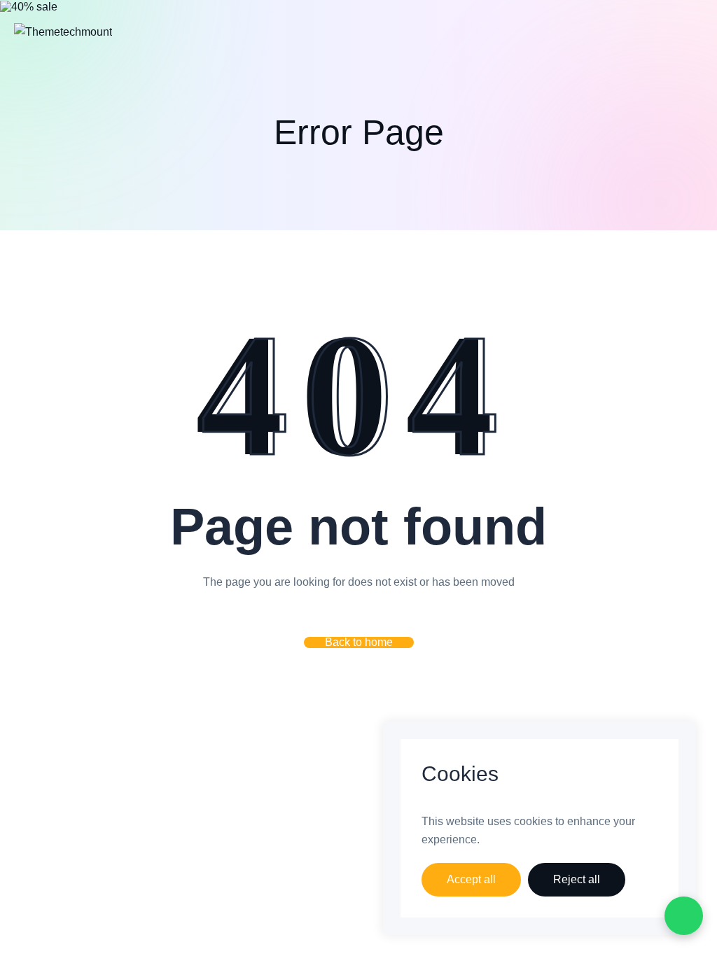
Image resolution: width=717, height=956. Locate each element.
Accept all (471, 879)
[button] (359, 642)
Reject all (576, 879)
